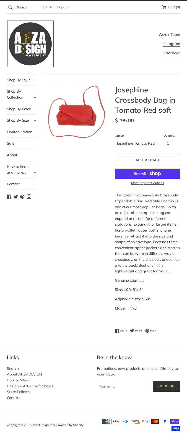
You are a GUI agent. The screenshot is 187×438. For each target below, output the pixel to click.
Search (13, 368)
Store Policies (18, 391)
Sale (10, 143)
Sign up (62, 7)
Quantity (169, 135)
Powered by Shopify (69, 425)
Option (119, 135)
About (12, 155)
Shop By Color (21, 109)
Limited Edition (19, 132)
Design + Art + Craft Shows (30, 386)
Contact (13, 184)
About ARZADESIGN (24, 374)
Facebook (172, 53)
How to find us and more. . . (21, 169)
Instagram (171, 43)
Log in (47, 7)
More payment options (147, 183)
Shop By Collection (21, 94)
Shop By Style (21, 80)
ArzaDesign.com (44, 425)
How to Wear (18, 380)
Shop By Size (21, 120)
